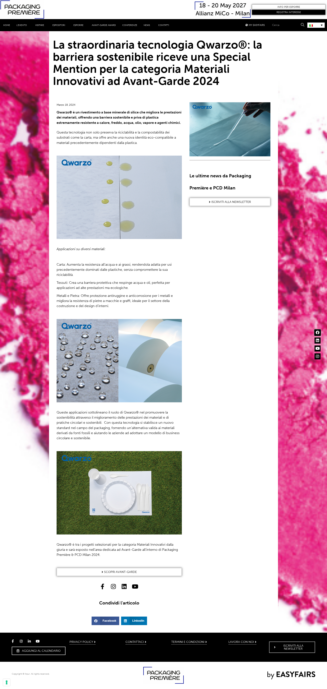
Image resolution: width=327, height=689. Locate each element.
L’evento (21, 25)
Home (6, 25)
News (147, 25)
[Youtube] (318, 348)
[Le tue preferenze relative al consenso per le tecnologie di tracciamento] (6, 682)
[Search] (302, 25)
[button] (289, 7)
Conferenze (129, 25)
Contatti (163, 25)
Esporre (78, 25)
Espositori (58, 25)
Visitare (39, 25)
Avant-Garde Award (104, 25)
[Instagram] (318, 356)
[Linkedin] (318, 341)
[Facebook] (318, 333)
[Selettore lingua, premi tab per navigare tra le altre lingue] (316, 25)
